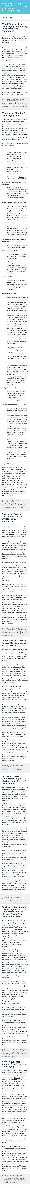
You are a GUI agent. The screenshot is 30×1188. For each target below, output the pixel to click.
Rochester (20, 900)
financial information (6, 632)
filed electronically (19, 725)
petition (8, 106)
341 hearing (23, 102)
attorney (17, 766)
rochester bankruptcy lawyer (21, 106)
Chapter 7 (4, 102)
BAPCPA (17, 100)
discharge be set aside (20, 373)
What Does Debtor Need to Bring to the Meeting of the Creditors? (14, 643)
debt (21, 1179)
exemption (10, 258)
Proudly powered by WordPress (9, 1186)
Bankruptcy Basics (16, 500)
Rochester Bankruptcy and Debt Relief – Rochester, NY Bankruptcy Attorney (11, 7)
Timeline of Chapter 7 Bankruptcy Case (13, 114)
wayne (3, 107)
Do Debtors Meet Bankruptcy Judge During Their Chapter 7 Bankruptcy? (14, 780)
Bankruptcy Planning (10, 100)
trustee (24, 900)
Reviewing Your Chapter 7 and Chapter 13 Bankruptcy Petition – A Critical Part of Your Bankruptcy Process (14, 912)
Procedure (9, 102)
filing (25, 103)
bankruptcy (11, 103)
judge (17, 898)
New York (8, 900)
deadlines (18, 503)
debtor (22, 503)
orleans (4, 106)
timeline (22, 507)
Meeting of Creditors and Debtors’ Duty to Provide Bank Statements (12, 517)
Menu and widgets (26, 8)
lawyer (20, 898)
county (13, 503)
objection (13, 506)
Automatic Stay (11, 152)
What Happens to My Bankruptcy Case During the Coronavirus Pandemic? (14, 27)
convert (14, 1179)
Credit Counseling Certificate (13, 136)
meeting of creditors (11, 104)
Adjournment (5, 103)
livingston (4, 104)
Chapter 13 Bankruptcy (17, 597)
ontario (25, 104)
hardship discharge (11, 504)
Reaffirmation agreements (14, 356)
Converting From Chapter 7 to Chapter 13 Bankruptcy (14, 1064)
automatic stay (16, 99)
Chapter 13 (21, 100)
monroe (8, 506)
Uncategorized (15, 102)
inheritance (16, 421)
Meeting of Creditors (12, 171)
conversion (9, 1179)
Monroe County (20, 104)
